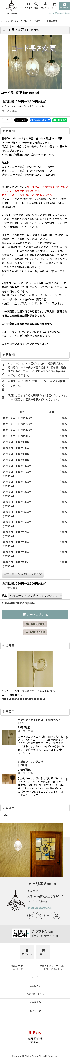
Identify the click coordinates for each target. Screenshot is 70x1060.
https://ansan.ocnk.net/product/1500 (23, 698)
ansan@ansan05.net (59, 13)
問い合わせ (64, 8)
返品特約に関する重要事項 (19, 603)
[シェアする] (7, 120)
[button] (3, 7)
